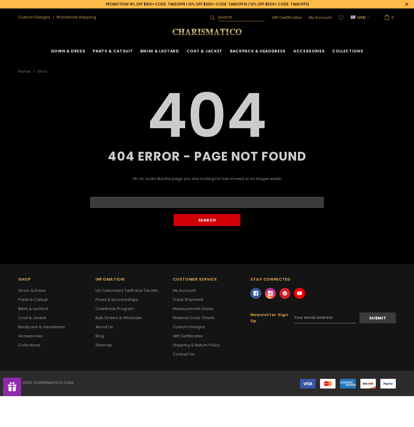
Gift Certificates (287, 17)
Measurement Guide (193, 309)
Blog (99, 336)
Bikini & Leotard (159, 51)
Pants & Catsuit (113, 51)
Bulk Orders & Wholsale (118, 318)
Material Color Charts (194, 318)
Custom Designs (189, 327)
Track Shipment (188, 299)
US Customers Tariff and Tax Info (127, 290)
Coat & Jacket (204, 51)
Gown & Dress (68, 51)
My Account (320, 17)
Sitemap (103, 345)
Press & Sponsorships (116, 299)
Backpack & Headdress (258, 51)
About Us (104, 327)
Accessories (309, 51)
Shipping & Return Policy (196, 345)
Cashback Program (114, 309)
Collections (347, 51)
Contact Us (183, 354)
